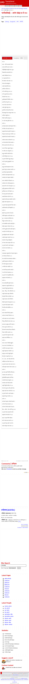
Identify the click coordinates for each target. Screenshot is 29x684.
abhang (7, 21)
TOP (26, 472)
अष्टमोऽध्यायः (7, 591)
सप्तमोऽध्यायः (7, 593)
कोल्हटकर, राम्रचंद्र (8, 624)
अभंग (17, 21)
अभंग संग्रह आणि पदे (16, 8)
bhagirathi (12, 21)
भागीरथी (21, 21)
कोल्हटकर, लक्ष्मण (8, 620)
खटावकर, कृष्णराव (8, 606)
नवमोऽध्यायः (7, 589)
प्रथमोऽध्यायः (7, 580)
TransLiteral (12, 678)
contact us (15, 673)
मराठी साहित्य (10, 8)
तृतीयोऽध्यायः (7, 582)
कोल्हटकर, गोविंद (8, 622)
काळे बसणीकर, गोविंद (9, 614)
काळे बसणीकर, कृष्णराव (9, 616)
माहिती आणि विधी (8, 578)
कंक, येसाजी (7, 610)
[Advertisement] (14, 38)
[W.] (19, 521)
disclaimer (21, 673)
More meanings (24, 524)
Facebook (9, 469)
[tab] (7, 58)
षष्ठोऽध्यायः (7, 595)
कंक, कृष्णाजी (7, 608)
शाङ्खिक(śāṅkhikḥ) (8, 510)
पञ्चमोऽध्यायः (7, 597)
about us (26, 673)
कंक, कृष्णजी (7, 612)
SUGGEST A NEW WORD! (22, 527)
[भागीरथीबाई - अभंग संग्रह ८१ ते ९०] (3, 10)
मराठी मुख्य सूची (4, 8)
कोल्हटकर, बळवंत (8, 618)
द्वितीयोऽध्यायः (7, 584)
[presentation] (7, 58)
